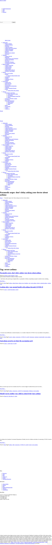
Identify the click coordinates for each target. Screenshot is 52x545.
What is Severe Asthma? (10, 52)
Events (6, 89)
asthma (10, 283)
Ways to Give (8, 84)
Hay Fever (7, 60)
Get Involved (5, 81)
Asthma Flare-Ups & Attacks (11, 48)
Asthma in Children (9, 50)
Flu (22, 390)
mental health (41, 337)
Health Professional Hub (7, 487)
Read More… (3, 281)
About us (4, 91)
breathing (26, 283)
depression (32, 337)
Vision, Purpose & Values (13, 94)
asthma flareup (15, 283)
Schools (6, 74)
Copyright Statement (19, 543)
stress (1, 338)
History (9, 97)
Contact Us (7, 108)
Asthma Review (8, 67)
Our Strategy (10, 95)
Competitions (5, 489)
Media (9, 104)
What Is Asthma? (8, 43)
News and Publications (9, 100)
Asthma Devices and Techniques (11, 58)
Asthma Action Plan (9, 65)
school (30, 444)
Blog (5, 283)
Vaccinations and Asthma (10, 63)
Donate (4, 477)
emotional (37, 337)
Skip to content (3, 0)
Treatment (5, 55)
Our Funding (7, 106)
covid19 (27, 337)
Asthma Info (5, 42)
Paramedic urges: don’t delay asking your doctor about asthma (20, 273)
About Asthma (5, 484)
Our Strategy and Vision (10, 92)
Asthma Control (8, 66)
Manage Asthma (6, 64)
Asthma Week (8, 82)
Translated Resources (7, 479)
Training (6, 78)
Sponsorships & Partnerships (11, 86)
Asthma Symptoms (9, 44)
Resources (7, 54)
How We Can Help (9, 73)
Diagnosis (7, 46)
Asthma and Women (9, 49)
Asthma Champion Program (10, 88)
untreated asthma (43, 283)
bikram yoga (21, 283)
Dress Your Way (8, 83)
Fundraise (7, 87)
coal (29, 283)
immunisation (26, 390)
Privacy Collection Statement (26, 542)
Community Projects (9, 79)
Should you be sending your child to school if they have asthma (20, 393)
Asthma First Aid (8, 56)
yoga (1, 284)
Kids (3, 11)
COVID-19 (23, 337)
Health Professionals (7, 8)
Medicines (7, 57)
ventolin (49, 283)
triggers (38, 283)
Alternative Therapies (9, 62)
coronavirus (18, 337)
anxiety (10, 337)
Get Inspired (10, 103)
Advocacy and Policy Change (11, 98)
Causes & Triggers (8, 47)
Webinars (7, 80)
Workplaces (7, 76)
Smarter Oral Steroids (9, 59)
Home (1, 197)
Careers (6, 107)
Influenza (31, 390)
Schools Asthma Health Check (14, 75)
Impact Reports (11, 102)
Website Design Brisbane (30, 543)
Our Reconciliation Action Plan (14, 96)
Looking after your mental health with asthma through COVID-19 (21, 287)
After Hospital (8, 68)
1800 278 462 (7, 40)
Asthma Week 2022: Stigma (13, 90)
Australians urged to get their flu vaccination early (16, 341)
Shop (4, 9)
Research (4, 12)
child (13, 444)
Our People (7, 99)
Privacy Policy (17, 542)
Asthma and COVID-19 (10, 70)
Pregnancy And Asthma (10, 71)
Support (4, 72)
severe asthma (33, 283)
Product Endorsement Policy (38, 542)
